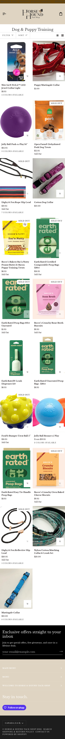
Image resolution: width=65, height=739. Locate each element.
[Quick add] (27, 604)
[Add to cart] (27, 76)
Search (47, 729)
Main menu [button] (9, 668)
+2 (27, 213)
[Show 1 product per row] (57, 35)
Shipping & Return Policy (18, 732)
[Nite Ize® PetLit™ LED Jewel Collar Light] (16, 61)
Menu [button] (5, 677)
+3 (27, 620)
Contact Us (42, 732)
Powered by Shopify (14, 734)
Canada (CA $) (13, 723)
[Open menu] (6, 13)
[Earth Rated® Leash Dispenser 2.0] (16, 357)
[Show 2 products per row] (62, 35)
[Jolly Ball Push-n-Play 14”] (16, 120)
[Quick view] (60, 76)
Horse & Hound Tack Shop (21, 729)
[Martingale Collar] (16, 588)
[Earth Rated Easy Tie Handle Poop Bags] (16, 468)
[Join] (60, 651)
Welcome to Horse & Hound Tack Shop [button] (26, 686)
